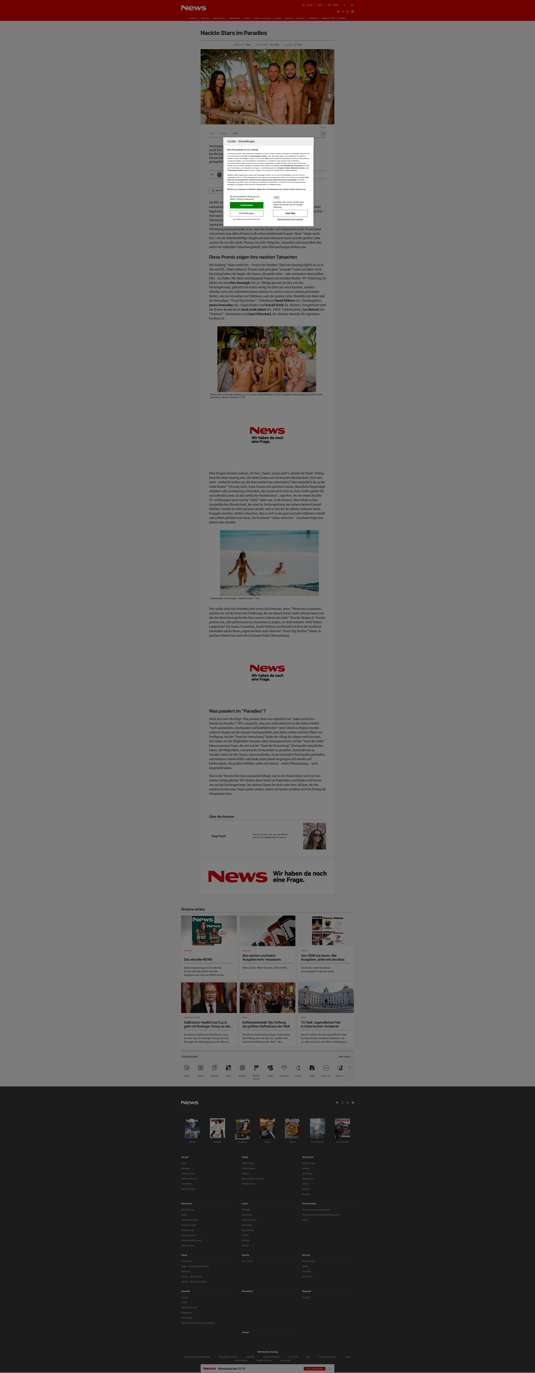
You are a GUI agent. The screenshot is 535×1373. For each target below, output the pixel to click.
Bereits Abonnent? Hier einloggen (290, 219)
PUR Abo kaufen (290, 213)
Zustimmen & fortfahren (246, 205)
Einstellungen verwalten (246, 213)
